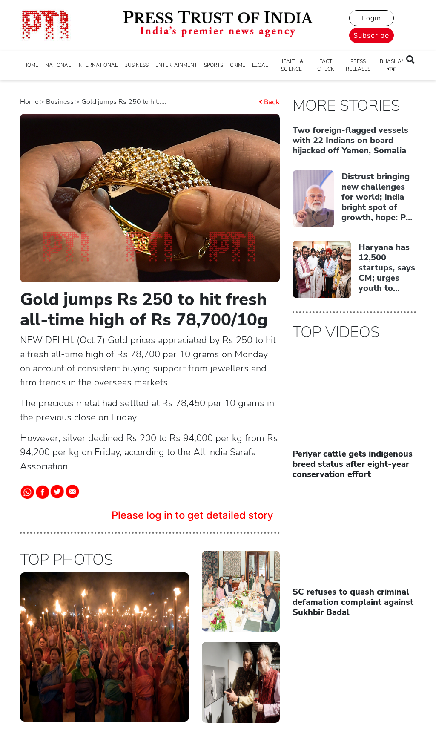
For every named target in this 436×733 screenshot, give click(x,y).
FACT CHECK (325, 65)
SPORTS (213, 65)
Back (272, 102)
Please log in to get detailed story (192, 515)
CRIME (237, 65)
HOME (30, 65)
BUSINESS (136, 65)
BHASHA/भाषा (391, 65)
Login (371, 18)
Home (29, 101)
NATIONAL (58, 65)
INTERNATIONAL (97, 65)
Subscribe (371, 35)
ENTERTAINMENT (176, 65)
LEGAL (260, 65)
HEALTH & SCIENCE (291, 65)
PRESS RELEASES (358, 65)
